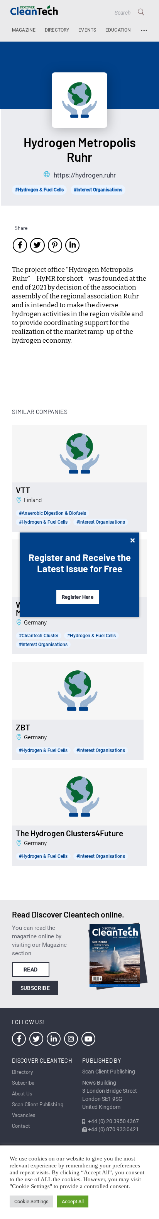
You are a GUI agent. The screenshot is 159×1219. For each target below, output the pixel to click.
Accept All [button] (73, 1201)
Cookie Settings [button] (31, 1201)
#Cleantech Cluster (38, 635)
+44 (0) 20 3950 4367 (113, 1121)
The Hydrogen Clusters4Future (69, 833)
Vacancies (23, 1115)
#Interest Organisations (98, 190)
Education (118, 30)
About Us (22, 1093)
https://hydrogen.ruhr (85, 175)
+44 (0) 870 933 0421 (113, 1129)
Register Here (77, 597)
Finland (33, 500)
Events (87, 30)
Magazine (24, 30)
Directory (57, 30)
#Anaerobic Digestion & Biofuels (52, 513)
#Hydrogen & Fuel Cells (39, 190)
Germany (35, 622)
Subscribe (35, 988)
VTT (23, 490)
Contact (21, 1125)
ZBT (23, 727)
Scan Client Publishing (37, 1104)
